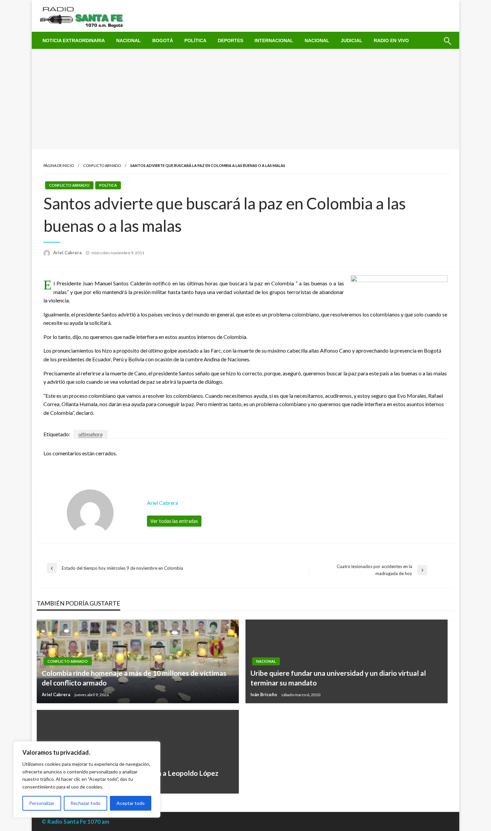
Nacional (128, 40)
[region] (86, 779)
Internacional (274, 40)
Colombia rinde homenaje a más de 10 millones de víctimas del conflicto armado (134, 678)
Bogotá (162, 40)
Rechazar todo (85, 803)
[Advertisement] (245, 99)
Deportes (230, 40)
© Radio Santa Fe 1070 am (75, 821)
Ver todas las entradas (174, 521)
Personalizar (41, 803)
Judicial (351, 40)
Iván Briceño (264, 694)
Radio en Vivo (391, 40)
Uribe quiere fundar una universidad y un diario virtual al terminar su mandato (338, 678)
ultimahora (90, 434)
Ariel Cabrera (68, 252)
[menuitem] (74, 40)
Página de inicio (58, 165)
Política (195, 40)
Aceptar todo (131, 803)
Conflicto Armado (102, 165)
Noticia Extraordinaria (73, 40)
